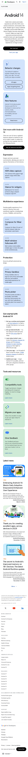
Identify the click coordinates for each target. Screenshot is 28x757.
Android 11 (3, 689)
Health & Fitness (5, 643)
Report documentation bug (8, 714)
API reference (4, 700)
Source (3, 624)
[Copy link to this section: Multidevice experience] (4, 204)
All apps (13, 82)
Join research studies (6, 719)
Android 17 (4, 674)
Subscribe (21, 749)
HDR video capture (13, 171)
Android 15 (4, 679)
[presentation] (14, 155)
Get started (14, 48)
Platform (4, 6)
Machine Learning (5, 640)
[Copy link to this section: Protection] (14, 258)
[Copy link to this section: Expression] (14, 155)
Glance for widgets (13, 187)
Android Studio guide (6, 695)
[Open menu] (2, 2)
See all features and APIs (14, 147)
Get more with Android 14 (13, 130)
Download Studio (5, 703)
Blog (2, 629)
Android (3, 616)
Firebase (3, 734)
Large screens (4, 657)
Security (3, 621)
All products (4, 739)
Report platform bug (6, 712)
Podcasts (3, 631)
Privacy (3, 648)
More (14, 586)
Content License (19, 597)
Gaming (3, 638)
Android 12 (4, 686)
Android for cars (5, 664)
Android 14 (4, 681)
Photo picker (10, 292)
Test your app (13, 52)
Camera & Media (5, 645)
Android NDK (4, 705)
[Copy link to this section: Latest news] (15, 461)
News (2, 626)
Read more (13, 120)
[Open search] (17, 2)
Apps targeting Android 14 (15, 86)
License (8, 745)
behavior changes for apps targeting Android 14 (14, 344)
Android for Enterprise (6, 619)
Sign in (24, 2)
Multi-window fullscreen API (11, 242)
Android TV (4, 667)
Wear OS (3, 659)
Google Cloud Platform (7, 737)
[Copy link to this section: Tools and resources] (22, 372)
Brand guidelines (16, 745)
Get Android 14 (14, 323)
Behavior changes (12, 68)
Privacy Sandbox (12, 272)
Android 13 (4, 684)
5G (2, 650)
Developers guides (5, 698)
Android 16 (4, 676)
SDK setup (14, 333)
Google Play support (6, 717)
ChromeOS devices (6, 662)
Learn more (8, 398)
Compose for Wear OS (13, 223)
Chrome (3, 732)
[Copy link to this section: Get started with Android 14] (14, 316)
